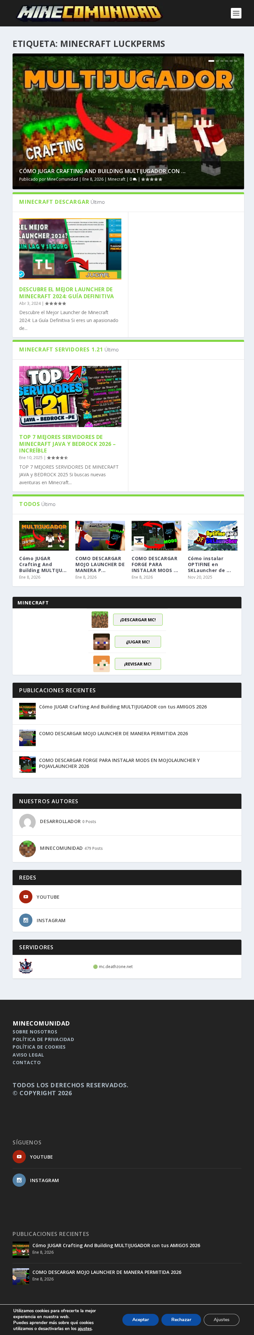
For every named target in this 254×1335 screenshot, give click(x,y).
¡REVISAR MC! (137, 664)
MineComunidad (62, 179)
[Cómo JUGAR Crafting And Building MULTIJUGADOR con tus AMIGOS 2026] (27, 711)
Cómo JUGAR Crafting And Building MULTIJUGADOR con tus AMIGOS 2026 (123, 707)
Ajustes (222, 1320)
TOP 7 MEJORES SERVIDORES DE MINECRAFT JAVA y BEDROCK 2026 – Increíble (67, 443)
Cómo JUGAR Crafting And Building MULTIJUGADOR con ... (102, 171)
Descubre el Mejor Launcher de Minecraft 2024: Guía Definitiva (66, 293)
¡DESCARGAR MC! (138, 620)
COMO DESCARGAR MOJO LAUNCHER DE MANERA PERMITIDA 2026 (113, 733)
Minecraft (116, 179)
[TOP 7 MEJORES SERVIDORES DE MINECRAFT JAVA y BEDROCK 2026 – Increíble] (70, 396)
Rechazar (181, 1320)
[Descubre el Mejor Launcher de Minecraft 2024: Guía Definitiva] (70, 248)
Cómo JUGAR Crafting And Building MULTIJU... (43, 564)
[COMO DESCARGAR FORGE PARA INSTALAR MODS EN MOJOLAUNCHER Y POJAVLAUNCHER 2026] (156, 536)
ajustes (85, 1329)
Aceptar (140, 1320)
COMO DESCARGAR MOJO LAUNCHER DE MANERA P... (100, 564)
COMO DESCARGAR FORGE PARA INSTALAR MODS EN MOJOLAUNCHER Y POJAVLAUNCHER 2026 (119, 763)
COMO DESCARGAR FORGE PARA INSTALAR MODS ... (155, 564)
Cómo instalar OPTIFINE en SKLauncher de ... (209, 564)
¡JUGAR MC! (138, 642)
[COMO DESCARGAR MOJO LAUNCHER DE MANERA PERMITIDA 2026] (100, 536)
